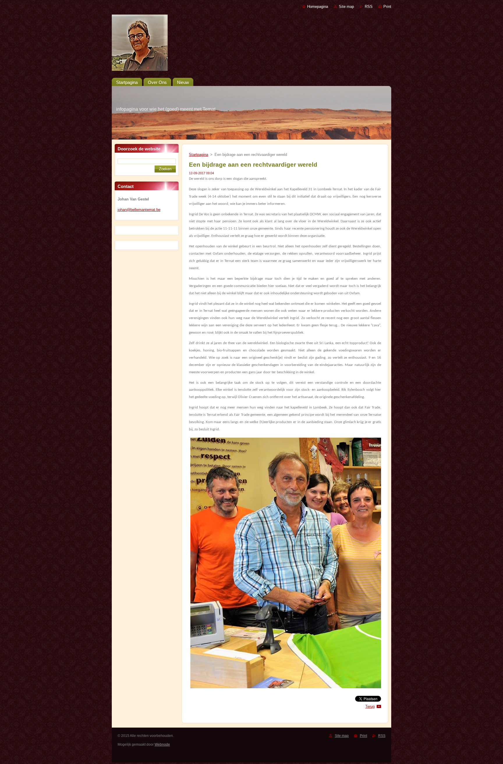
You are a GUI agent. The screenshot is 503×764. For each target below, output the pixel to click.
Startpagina (198, 154)
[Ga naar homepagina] (251, 44)
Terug (370, 706)
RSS (369, 6)
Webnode (162, 744)
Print (387, 6)
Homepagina (317, 6)
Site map (346, 6)
